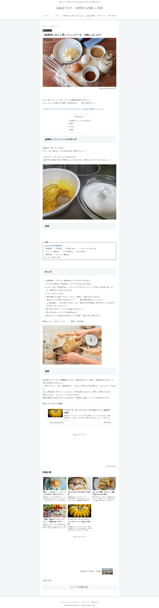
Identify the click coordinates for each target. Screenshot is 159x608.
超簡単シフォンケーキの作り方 (80, 121)
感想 (71, 129)
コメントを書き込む (79, 587)
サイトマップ (86, 602)
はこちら (100, 109)
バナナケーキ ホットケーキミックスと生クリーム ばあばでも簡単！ (69, 109)
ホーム (63, 602)
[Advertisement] (79, 449)
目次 (76, 117)
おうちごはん (48, 30)
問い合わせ (94, 602)
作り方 (72, 126)
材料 (71, 124)
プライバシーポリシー (73, 602)
